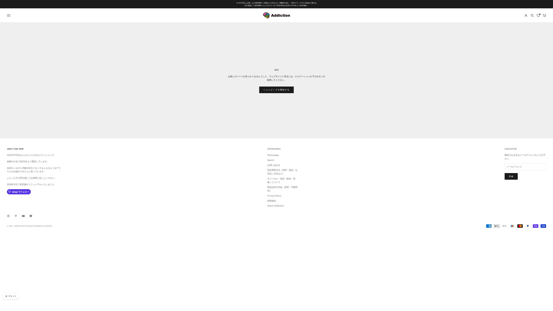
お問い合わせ (273, 165)
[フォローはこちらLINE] (30, 216)
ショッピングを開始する (276, 89)
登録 (511, 176)
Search (270, 160)
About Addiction (275, 205)
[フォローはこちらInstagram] (8, 216)
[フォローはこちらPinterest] (15, 216)
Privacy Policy (274, 195)
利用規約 (271, 200)
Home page (273, 155)
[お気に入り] (538, 15)
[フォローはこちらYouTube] (23, 216)
